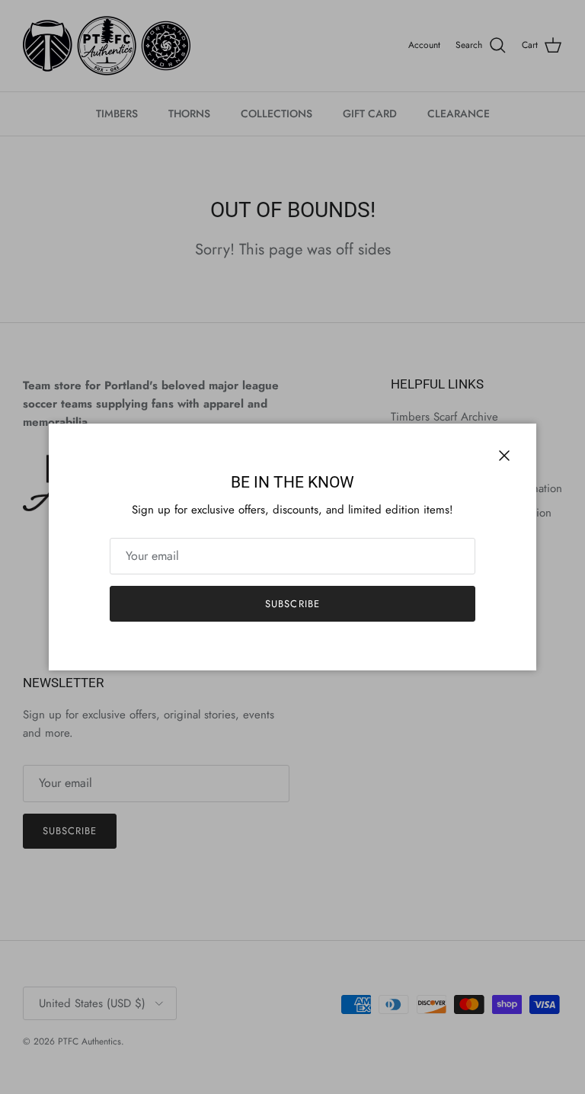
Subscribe (292, 604)
